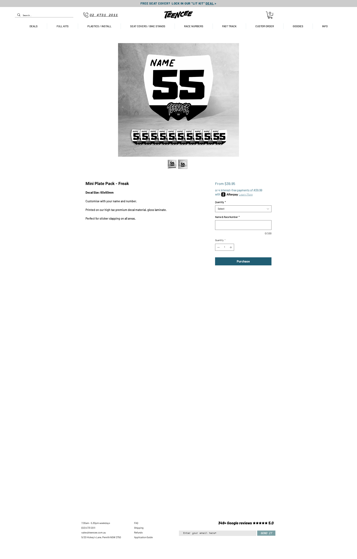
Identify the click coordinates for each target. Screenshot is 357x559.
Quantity (220, 202)
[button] (270, 15)
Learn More (246, 194)
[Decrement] (218, 247)
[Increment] (231, 247)
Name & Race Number (227, 216)
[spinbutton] (224, 247)
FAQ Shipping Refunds (138, 527)
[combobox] (243, 208)
